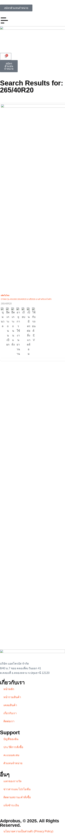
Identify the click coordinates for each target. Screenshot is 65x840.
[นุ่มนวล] (2, 318)
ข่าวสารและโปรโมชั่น (17, 789)
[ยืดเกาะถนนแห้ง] (13, 327)
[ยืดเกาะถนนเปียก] (8, 327)
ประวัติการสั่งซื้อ (13, 747)
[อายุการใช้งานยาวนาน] (18, 331)
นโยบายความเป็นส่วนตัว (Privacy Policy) (28, 831)
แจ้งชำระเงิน (11, 805)
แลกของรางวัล (12, 781)
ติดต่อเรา (8, 721)
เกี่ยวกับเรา (10, 713)
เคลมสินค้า (10, 705)
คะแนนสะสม (11, 755)
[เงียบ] (23, 313)
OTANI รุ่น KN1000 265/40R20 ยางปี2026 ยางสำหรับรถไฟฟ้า (26, 299)
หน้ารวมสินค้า (12, 697)
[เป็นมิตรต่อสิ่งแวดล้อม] (28, 331)
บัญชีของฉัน (10, 739)
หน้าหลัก (8, 689)
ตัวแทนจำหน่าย (12, 763)
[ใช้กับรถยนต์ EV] (34, 325)
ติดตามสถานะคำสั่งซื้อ (17, 797)
